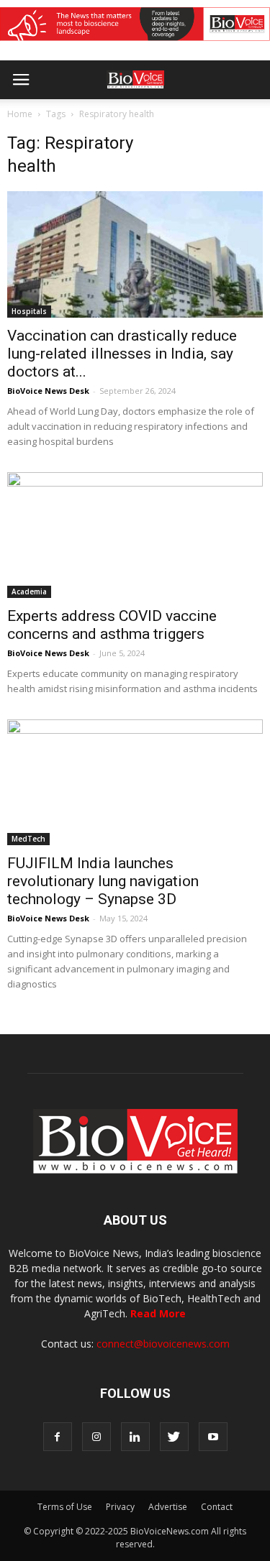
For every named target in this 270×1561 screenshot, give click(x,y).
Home (19, 114)
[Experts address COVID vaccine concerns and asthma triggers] (135, 535)
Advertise (167, 1507)
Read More (158, 1313)
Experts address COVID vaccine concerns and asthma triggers (112, 625)
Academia (29, 591)
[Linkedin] (135, 1436)
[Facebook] (57, 1436)
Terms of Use (64, 1507)
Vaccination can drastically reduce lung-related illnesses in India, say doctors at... (122, 353)
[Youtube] (213, 1436)
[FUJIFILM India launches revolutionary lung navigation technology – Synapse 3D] (135, 782)
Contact (217, 1507)
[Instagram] (96, 1436)
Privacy (120, 1507)
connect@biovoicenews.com (163, 1343)
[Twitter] (174, 1436)
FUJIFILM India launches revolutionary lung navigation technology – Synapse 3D (103, 881)
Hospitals (29, 311)
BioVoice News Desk (48, 390)
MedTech (28, 839)
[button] (204, 118)
